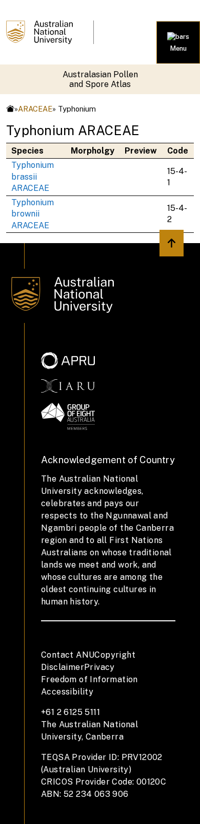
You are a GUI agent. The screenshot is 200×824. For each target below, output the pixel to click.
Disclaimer (62, 667)
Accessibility (67, 692)
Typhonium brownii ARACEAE (32, 214)
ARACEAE (35, 108)
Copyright (114, 655)
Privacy (99, 667)
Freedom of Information (89, 679)
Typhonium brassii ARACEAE (32, 176)
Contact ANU (67, 655)
